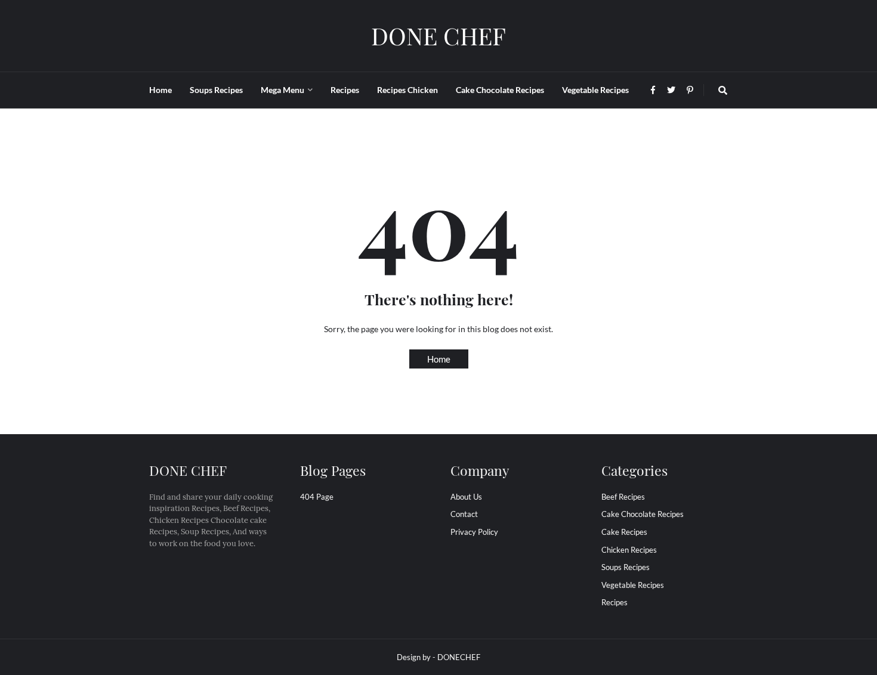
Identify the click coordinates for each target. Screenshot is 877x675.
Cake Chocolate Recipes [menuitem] (500, 90)
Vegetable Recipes (632, 585)
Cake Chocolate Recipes (642, 514)
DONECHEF (458, 657)
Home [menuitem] (160, 90)
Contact (464, 514)
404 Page (316, 496)
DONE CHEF (438, 35)
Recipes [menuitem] (345, 90)
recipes (614, 602)
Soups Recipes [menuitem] (216, 90)
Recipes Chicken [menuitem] (407, 90)
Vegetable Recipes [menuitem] (595, 90)
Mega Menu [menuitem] (282, 90)
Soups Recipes (625, 567)
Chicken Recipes (629, 550)
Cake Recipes (624, 532)
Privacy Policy (474, 532)
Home (438, 359)
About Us (466, 496)
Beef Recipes (623, 496)
